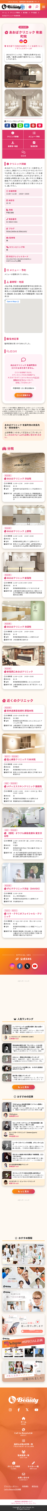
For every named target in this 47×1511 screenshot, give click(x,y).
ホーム (4, 12)
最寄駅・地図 (13, 146)
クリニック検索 (15, 12)
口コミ (23, 156)
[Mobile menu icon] (43, 6)
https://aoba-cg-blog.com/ (16, 231)
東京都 (25, 12)
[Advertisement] (23, 997)
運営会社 (35, 1486)
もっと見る (23, 1087)
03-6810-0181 (11, 222)
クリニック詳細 (13, 136)
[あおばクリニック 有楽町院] (27, 125)
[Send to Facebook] (7, 125)
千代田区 (34, 12)
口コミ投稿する (23, 395)
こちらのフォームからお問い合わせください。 (23, 436)
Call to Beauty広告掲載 (12, 1489)
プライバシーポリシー (11, 1486)
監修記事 (34, 146)
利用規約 (25, 1486)
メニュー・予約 (34, 136)
